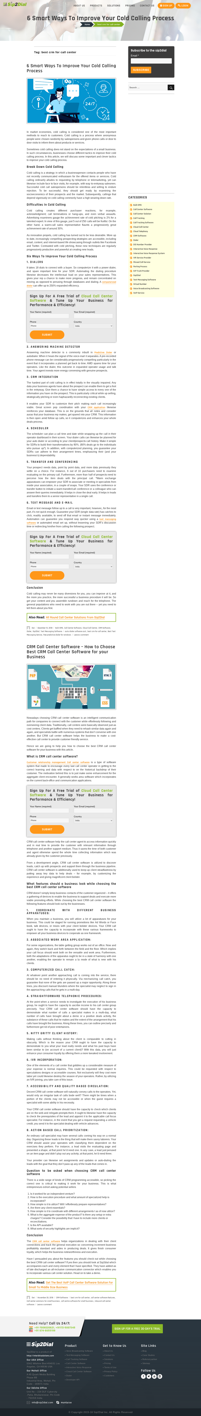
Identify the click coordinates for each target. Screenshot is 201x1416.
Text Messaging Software (51, 631)
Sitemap (146, 1363)
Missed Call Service (141, 262)
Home (87, 24)
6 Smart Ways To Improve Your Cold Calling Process (71, 68)
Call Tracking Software (143, 222)
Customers (109, 1376)
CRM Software (104, 628)
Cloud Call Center (90, 628)
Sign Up (167, 5)
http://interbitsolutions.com (40, 1355)
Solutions (113, 5)
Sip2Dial (36, 631)
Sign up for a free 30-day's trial (137, 1329)
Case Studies (148, 1355)
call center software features (103, 1297)
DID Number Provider (142, 244)
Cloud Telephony (140, 231)
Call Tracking (138, 218)
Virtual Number (140, 284)
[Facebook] (143, 1376)
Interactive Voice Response (145, 249)
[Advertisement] (152, 143)
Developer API (73, 1380)
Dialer (29, 631)
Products (96, 5)
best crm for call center (96, 631)
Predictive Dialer (103, 352)
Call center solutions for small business (43, 1301)
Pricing (130, 5)
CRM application (96, 407)
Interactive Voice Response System (149, 253)
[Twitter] (149, 1376)
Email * (135, 55)
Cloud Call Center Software (79, 1371)
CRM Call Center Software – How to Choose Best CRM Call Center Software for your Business (71, 652)
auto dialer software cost (75, 631)
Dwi (33, 628)
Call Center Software (72, 628)
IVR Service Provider (142, 257)
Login (184, 5)
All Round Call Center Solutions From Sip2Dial (75, 617)
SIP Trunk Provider (141, 271)
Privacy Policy (110, 1371)
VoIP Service (138, 293)
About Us (79, 5)
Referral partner (149, 1359)
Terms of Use (110, 1367)
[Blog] (160, 1376)
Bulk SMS (59, 628)
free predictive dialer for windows (57, 635)
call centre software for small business (77, 1301)
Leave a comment (81, 635)
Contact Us (147, 5)
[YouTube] (154, 1376)
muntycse (66, 1402)
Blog (144, 1351)
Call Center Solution (142, 213)
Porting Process (140, 266)
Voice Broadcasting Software (146, 288)
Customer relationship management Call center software (58, 762)
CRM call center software (46, 1241)
